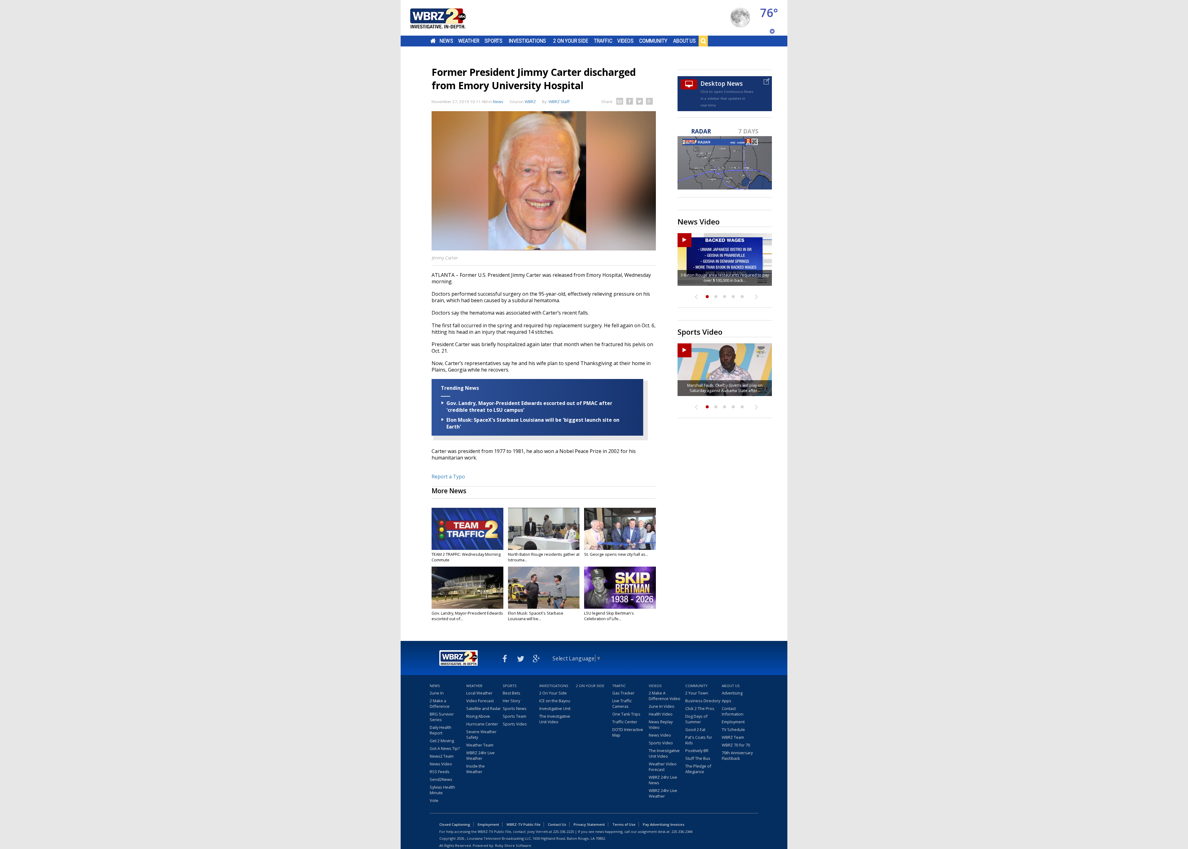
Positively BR (696, 750)
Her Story (511, 700)
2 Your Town (696, 693)
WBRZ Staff (559, 101)
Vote (434, 800)
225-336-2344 (681, 831)
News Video (441, 764)
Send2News (441, 779)
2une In (437, 693)
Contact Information (732, 711)
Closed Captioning (454, 824)
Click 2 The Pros (699, 708)
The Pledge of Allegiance (698, 768)
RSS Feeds (440, 771)
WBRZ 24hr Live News (663, 780)
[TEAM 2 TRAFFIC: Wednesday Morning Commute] (467, 529)
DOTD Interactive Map (627, 732)
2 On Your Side (570, 41)
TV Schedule (733, 729)
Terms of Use (623, 824)
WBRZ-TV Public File (523, 824)
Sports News (515, 708)
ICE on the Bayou (554, 700)
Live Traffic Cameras (622, 703)
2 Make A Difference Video (664, 695)
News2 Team (442, 756)
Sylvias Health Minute (442, 789)
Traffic (603, 41)
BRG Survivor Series (442, 716)
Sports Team (514, 716)
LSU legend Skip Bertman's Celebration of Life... (609, 615)
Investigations (527, 41)
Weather (468, 41)
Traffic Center (624, 722)
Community (653, 41)
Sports (493, 41)
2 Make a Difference (440, 703)
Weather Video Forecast (663, 766)
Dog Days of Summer (696, 719)
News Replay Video (661, 724)
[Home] (445, 17)
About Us (684, 41)
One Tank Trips (626, 714)
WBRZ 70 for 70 (736, 745)
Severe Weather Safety (481, 734)
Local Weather (479, 693)
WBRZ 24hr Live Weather (480, 755)
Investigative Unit (554, 708)
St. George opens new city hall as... (616, 554)
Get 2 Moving (442, 740)
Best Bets (511, 693)
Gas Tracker (623, 693)
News (446, 41)
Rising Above (478, 716)
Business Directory (702, 700)
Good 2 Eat (695, 729)
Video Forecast (480, 700)
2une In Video (661, 706)
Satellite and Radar (483, 708)
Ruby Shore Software (513, 845)
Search (703, 41)
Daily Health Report (440, 730)
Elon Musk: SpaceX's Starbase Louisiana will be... (535, 615)
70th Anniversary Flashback (737, 755)
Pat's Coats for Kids (698, 740)
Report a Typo (448, 476)
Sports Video (515, 724)
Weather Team (479, 745)
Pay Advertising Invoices (663, 824)
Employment (733, 722)
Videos (625, 41)
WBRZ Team (733, 737)
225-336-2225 (563, 831)
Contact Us (557, 824)
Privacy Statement (589, 824)
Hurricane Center (482, 724)
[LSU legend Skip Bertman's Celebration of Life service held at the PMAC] (620, 588)
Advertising (732, 693)
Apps (726, 700)
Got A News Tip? (445, 748)
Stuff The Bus (697, 758)
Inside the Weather (475, 768)
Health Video (661, 714)
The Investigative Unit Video (554, 719)
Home (433, 41)
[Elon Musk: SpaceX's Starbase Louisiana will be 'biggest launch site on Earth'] (544, 588)
